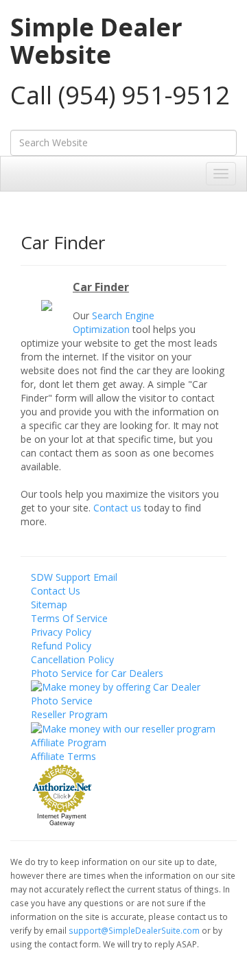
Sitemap (49, 604)
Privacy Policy (61, 631)
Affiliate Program (68, 742)
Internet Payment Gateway (61, 820)
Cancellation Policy (72, 659)
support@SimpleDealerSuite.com (135, 930)
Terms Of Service (69, 618)
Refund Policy (61, 645)
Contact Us (55, 590)
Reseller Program (69, 714)
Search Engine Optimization (113, 322)
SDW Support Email (74, 577)
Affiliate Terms (63, 756)
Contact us (117, 507)
